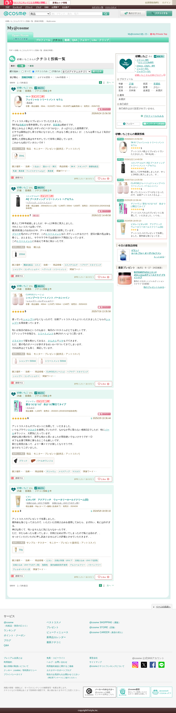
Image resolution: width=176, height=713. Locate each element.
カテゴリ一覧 (97, 7)
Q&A (46, 7)
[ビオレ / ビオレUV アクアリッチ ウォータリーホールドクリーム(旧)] (18, 506)
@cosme (16, 624)
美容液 (29, 103)
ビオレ (28, 497)
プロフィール (43, 40)
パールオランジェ (45, 461)
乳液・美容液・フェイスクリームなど (29, 171)
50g (21, 550)
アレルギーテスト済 (21, 569)
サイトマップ (95, 662)
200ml (22, 254)
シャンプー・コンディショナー (26, 269)
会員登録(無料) (152, 2)
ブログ (38, 7)
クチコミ (57, 40)
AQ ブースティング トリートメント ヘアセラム (50, 199)
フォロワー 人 (144, 71)
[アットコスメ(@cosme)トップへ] (15, 14)
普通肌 (156, 83)
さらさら (52, 340)
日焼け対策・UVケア (63, 560)
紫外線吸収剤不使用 (58, 565)
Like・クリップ (100, 40)
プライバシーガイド (13, 674)
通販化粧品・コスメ (31, 265)
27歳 (131, 83)
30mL (21, 156)
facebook (153, 665)
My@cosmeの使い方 (137, 34)
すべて (28, 71)
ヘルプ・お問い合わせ (57, 662)
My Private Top (160, 34)
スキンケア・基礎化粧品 (88, 166)
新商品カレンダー (56, 637)
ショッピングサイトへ (104, 109)
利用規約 (8, 662)
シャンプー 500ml (27, 361)
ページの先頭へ (163, 607)
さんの (150, 75)
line (161, 665)
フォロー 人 (143, 68)
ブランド (29, 7)
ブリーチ (16, 234)
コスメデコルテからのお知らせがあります (46, 196)
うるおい (36, 166)
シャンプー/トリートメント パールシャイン (48, 297)
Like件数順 (61, 77)
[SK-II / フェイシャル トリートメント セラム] (18, 105)
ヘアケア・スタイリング (90, 265)
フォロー (84, 40)
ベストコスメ (111, 7)
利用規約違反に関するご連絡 (60, 666)
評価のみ (56, 71)
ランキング (17, 7)
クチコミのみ (41, 71)
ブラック (23, 461)
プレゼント (53, 627)
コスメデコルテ (32, 196)
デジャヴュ (30, 401)
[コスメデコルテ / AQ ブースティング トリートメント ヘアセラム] (18, 205)
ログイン (166, 2)
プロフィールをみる (154, 116)
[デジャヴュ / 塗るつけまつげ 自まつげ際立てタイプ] (18, 410)
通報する (17, 177)
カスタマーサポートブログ (59, 670)
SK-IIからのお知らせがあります (37, 96)
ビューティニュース (57, 632)
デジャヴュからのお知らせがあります (43, 401)
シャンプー (28, 319)
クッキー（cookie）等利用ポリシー (20, 670)
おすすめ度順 (44, 77)
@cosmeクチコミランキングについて (106, 666)
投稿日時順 (27, 77)
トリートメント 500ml (55, 361)
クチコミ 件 (143, 60)
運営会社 (93, 658)
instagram (135, 665)
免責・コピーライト (56, 658)
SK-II (28, 96)
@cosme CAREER (106, 632)
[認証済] (39, 87)
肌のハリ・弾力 (49, 166)
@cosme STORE (102, 627)
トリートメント (53, 234)
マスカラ (30, 408)
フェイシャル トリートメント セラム (44, 99)
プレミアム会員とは (13, 658)
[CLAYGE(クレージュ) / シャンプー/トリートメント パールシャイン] (18, 304)
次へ (109, 82)
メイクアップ (64, 471)
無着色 (45, 565)
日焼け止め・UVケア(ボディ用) (65, 503)
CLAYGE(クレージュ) (35, 294)
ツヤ (61, 340)
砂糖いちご (41, 59)
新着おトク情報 (60, 3)
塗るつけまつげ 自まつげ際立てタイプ (46, 404)
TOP (7, 7)
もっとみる (159, 257)
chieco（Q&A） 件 (146, 66)
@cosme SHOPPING (104, 622)
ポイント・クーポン (14, 635)
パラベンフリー (94, 565)
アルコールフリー (77, 565)
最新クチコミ (54, 642)
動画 (67, 40)
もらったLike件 (146, 62)
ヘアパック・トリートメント (39, 202)
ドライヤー (17, 340)
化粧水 (22, 124)
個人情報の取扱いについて (16, 666)
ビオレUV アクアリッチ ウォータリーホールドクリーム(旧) (57, 499)
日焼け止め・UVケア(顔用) (38, 503)
